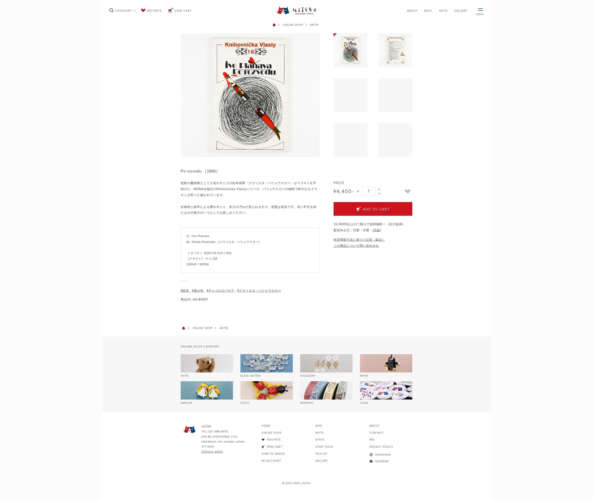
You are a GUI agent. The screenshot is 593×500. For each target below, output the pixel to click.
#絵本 (185, 290)
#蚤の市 (198, 290)
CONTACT (376, 432)
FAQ (372, 439)
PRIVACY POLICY (381, 446)
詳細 (376, 230)
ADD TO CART (376, 208)
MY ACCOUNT (271, 460)
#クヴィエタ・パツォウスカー (259, 290)
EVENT (320, 439)
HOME (266, 425)
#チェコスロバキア (221, 290)
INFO (318, 425)
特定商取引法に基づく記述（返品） (359, 239)
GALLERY (321, 460)
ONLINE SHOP (271, 432)
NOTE (319, 432)
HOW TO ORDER (273, 453)
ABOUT (374, 425)
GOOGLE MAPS (212, 451)
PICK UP (321, 453)
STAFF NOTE (324, 446)
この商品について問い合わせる (356, 245)
